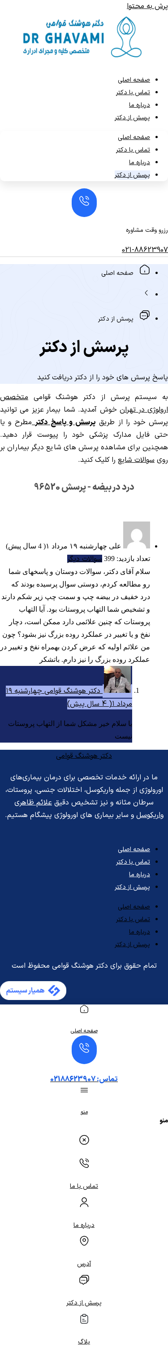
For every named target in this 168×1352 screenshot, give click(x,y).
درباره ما (139, 105)
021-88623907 (145, 250)
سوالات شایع (136, 460)
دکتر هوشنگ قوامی (84, 756)
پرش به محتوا (147, 6)
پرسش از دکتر (132, 117)
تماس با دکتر (133, 92)
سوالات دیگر (84, 559)
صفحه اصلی (134, 80)
